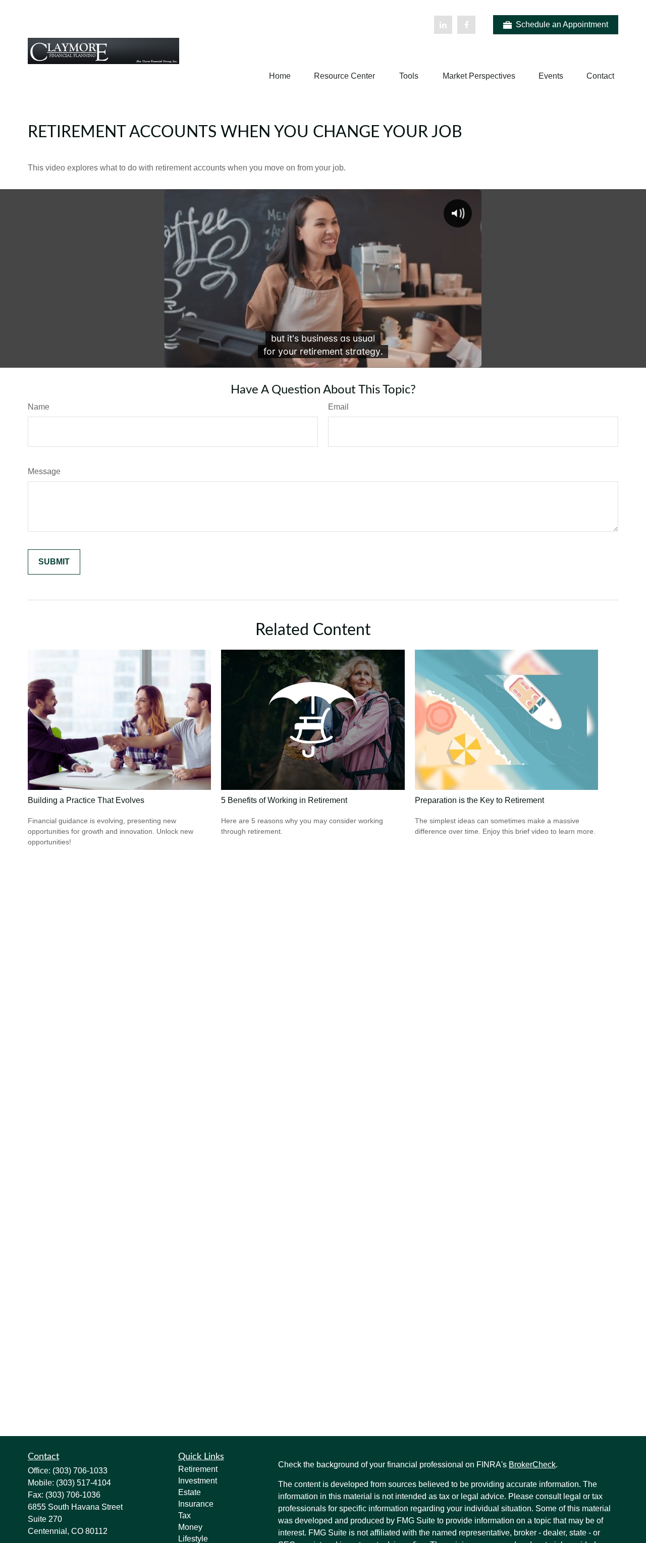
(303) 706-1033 (79, 1470)
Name (38, 407)
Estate (189, 1492)
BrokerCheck (532, 1464)
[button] (280, 76)
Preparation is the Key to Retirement (479, 800)
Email (338, 407)
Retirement (198, 1469)
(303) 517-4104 (83, 1482)
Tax (184, 1515)
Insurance (195, 1504)
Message (44, 471)
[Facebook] (466, 25)
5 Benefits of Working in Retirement (284, 800)
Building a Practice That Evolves (86, 800)
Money (190, 1527)
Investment (197, 1480)
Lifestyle (193, 1538)
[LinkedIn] (443, 25)
